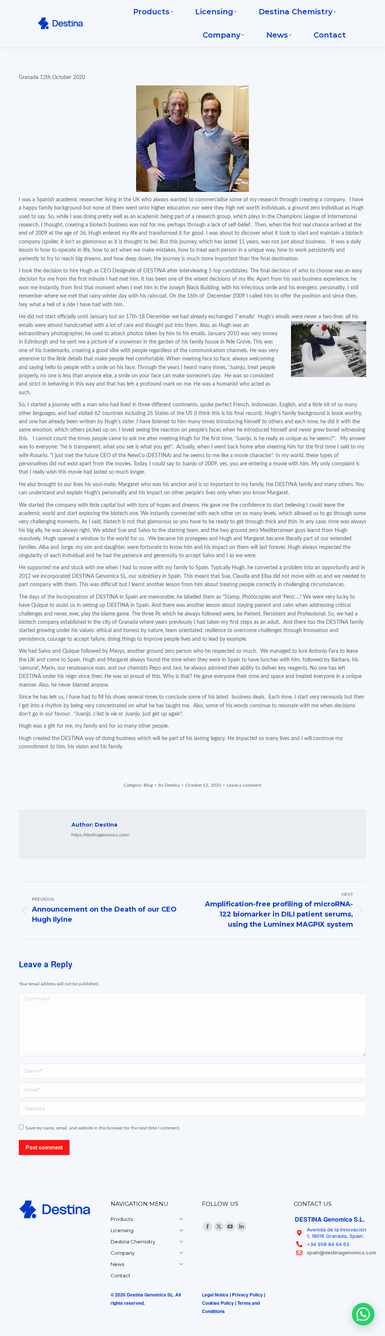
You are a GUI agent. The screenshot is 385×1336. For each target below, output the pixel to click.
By (169, 785)
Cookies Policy (218, 1303)
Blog (148, 785)
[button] (363, 1314)
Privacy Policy (247, 1294)
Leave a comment (244, 785)
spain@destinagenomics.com (341, 1252)
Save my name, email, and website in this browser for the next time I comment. (103, 1128)
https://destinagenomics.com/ (100, 835)
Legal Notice (215, 1294)
